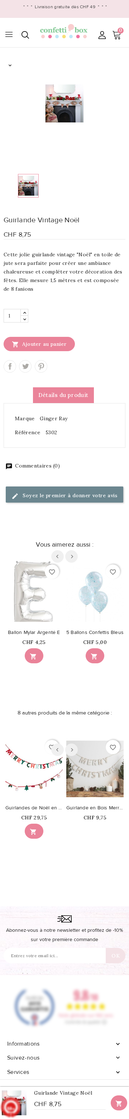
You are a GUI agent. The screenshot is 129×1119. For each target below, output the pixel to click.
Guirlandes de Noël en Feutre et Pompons (34, 808)
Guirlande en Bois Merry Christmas (95, 808)
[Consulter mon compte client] (101, 34)
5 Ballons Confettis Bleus (95, 632)
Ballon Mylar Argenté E (34, 632)
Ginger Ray (53, 418)
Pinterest (41, 366)
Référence (27, 432)
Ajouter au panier (39, 344)
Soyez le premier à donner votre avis (69, 495)
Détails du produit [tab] (63, 395)
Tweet (25, 366)
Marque (25, 418)
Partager (10, 366)
